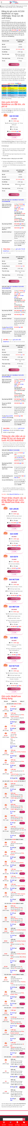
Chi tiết (13, 137)
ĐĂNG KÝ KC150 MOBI (14, 450)
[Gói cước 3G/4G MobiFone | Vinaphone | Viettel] (14, 2)
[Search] (24, 1119)
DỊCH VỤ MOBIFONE (11, 6)
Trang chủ (3, 6)
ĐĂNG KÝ (13, 64)
